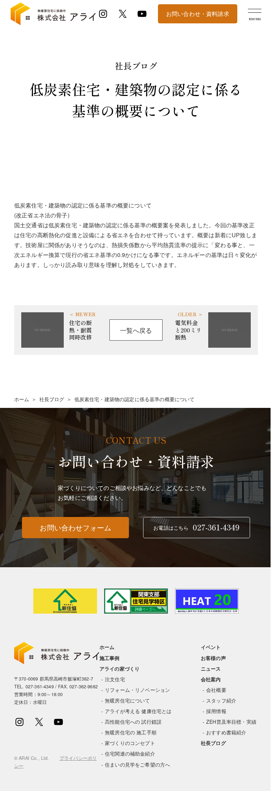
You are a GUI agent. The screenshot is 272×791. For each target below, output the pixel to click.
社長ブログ (51, 399)
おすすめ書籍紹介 (226, 732)
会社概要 (216, 689)
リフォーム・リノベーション (137, 689)
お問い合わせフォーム (75, 527)
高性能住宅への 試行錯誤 (133, 721)
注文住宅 (115, 679)
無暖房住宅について (127, 700)
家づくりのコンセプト (130, 742)
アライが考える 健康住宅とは (138, 711)
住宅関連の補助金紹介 (130, 753)
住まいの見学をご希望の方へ (137, 764)
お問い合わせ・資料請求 (197, 14)
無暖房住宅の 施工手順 (131, 732)
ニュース (211, 668)
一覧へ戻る (136, 330)
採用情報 (216, 711)
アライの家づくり (120, 668)
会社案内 (211, 679)
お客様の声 (213, 657)
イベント (211, 646)
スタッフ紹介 (221, 700)
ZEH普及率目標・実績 (231, 721)
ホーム (21, 399)
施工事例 (110, 657)
